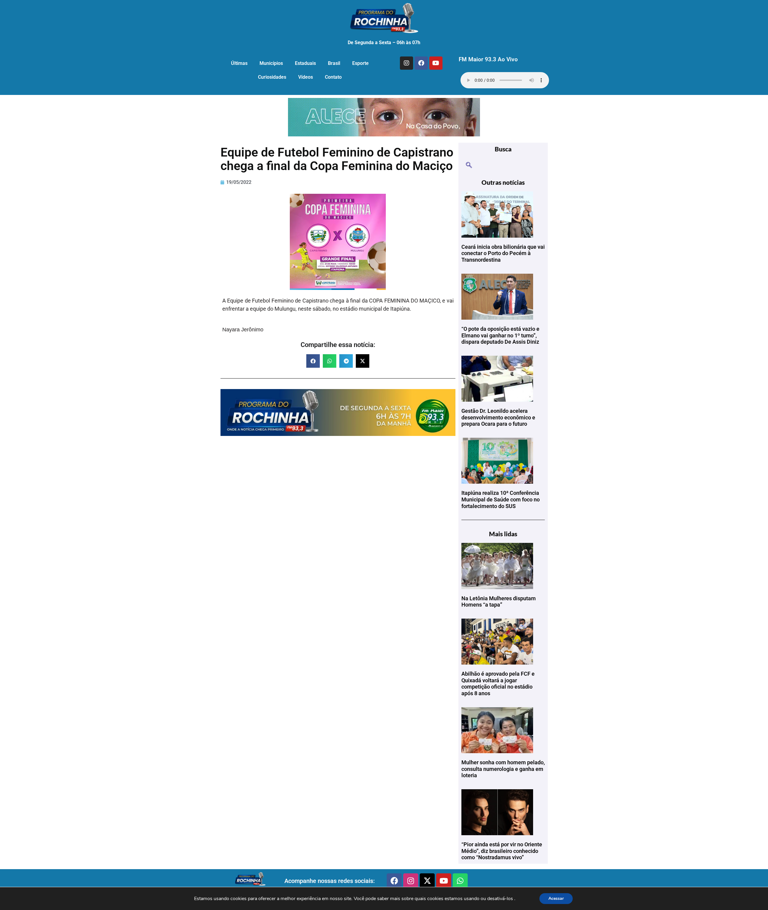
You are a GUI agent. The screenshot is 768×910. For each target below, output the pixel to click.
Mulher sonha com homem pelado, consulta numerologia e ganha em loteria (503, 768)
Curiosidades (272, 77)
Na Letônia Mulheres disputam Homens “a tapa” (498, 601)
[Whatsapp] (460, 880)
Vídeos (305, 77)
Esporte (360, 63)
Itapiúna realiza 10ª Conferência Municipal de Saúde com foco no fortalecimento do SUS (500, 499)
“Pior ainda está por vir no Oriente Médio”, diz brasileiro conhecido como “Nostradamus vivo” (501, 850)
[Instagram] (406, 63)
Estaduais (305, 63)
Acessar (556, 898)
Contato (333, 77)
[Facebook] (421, 63)
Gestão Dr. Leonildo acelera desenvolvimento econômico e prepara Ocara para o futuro (498, 417)
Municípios (271, 63)
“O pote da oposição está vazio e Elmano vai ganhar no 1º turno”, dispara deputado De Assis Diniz (500, 335)
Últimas (239, 63)
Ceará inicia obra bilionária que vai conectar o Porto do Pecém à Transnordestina (503, 253)
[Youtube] (435, 63)
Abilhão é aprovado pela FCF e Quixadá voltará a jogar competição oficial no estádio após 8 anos (498, 683)
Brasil (334, 63)
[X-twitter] (427, 880)
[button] (313, 361)
